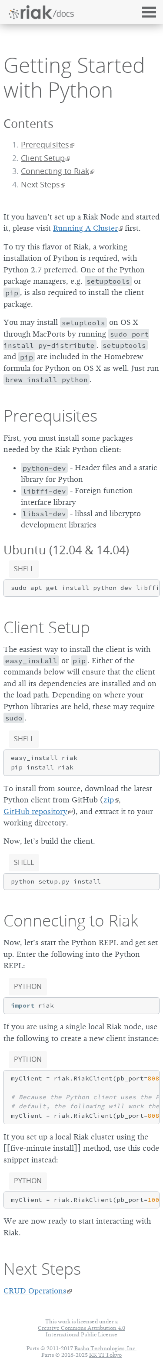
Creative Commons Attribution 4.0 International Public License (81, 1331)
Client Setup (43, 158)
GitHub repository (35, 811)
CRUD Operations (35, 1290)
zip (108, 799)
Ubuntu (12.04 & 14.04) (66, 550)
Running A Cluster (85, 228)
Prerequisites (45, 145)
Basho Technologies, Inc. (105, 1348)
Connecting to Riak (55, 171)
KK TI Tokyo (105, 1355)
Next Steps (40, 185)
